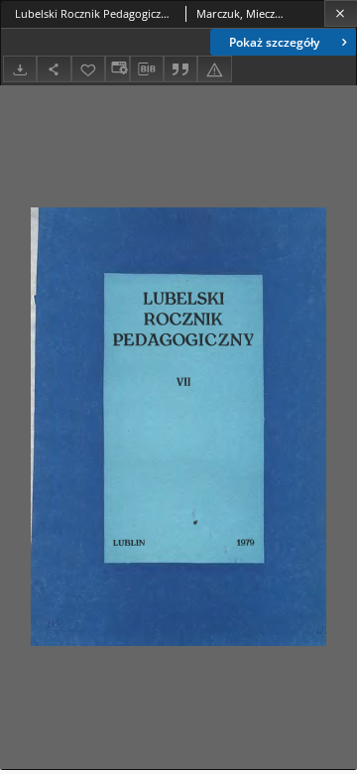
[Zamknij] (340, 13)
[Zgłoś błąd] (214, 69)
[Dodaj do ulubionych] (88, 69)
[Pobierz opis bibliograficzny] (147, 69)
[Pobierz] (20, 69)
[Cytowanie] (180, 69)
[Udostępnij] (53, 69)
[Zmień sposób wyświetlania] (117, 69)
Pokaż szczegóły (274, 42)
